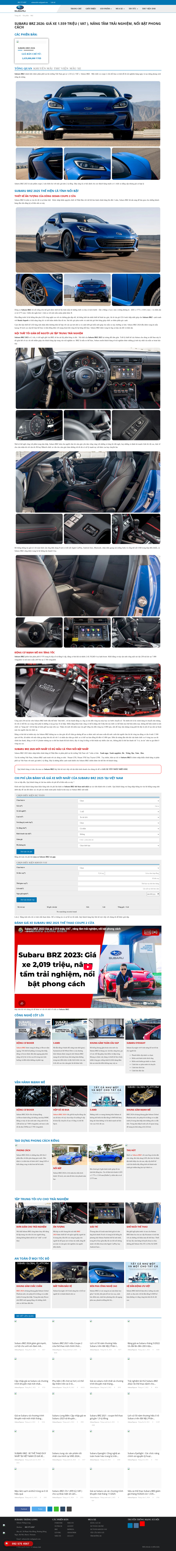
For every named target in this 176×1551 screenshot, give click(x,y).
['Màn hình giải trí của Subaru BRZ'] (106, 1213)
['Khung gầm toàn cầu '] (33, 1272)
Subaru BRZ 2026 (26, 48)
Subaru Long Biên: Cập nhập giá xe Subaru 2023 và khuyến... (69, 1417)
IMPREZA (70, 1529)
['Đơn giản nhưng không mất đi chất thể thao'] (69, 1213)
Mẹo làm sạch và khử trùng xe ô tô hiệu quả (31, 1492)
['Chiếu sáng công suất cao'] (106, 1272)
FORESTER (58, 1523)
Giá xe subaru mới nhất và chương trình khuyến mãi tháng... (106, 1382)
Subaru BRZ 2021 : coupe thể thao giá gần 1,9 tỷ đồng (106, 1417)
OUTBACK (58, 1526)
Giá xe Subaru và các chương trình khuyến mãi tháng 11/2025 (106, 1492)
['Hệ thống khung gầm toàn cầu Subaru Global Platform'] (106, 1029)
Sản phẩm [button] (105, 9)
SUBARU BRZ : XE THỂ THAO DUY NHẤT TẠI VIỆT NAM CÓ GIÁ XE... (30, 1455)
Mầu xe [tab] (75, 68)
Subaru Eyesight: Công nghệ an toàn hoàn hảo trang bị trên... (105, 1455)
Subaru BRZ (19, 74)
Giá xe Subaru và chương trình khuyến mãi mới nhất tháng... (29, 1417)
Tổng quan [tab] (23, 68)
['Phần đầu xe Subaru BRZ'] (33, 1145)
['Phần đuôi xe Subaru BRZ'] (143, 1145)
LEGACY (70, 1536)
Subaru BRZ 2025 (95, 337)
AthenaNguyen (19, 1349)
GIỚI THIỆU (91, 9)
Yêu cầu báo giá (97, 1532)
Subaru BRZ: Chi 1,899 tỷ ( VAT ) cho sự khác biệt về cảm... (67, 1492)
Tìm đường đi (95, 1536)
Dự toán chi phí (26, 852)
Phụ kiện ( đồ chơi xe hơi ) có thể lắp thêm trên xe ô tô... (68, 1382)
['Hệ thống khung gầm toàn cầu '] (143, 1096)
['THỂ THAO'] (106, 1154)
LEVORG (57, 1532)
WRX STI (57, 1536)
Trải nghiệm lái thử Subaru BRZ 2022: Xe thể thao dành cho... (143, 1382)
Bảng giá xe (95, 1523)
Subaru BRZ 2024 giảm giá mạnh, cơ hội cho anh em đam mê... (30, 1345)
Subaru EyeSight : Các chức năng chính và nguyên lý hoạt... (143, 1455)
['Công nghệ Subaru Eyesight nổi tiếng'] (69, 1272)
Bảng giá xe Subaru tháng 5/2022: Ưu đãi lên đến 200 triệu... (144, 1345)
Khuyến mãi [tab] (43, 68)
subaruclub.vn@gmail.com (39, 2)
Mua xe (119, 9)
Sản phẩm (26, 15)
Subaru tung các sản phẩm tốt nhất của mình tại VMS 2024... (67, 1455)
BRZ (56, 1529)
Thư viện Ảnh (149, 9)
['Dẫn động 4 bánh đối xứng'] (143, 1272)
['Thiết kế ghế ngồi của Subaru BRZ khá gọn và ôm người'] (143, 1213)
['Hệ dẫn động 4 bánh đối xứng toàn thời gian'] (69, 1029)
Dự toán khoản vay (27, 900)
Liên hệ (53, 2)
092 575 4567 (21, 2)
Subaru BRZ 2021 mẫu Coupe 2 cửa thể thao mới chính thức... (67, 1345)
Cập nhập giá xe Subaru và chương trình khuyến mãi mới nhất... (31, 1382)
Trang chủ (76, 9)
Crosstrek (71, 1532)
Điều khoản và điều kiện (151, 1547)
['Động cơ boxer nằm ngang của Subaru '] (33, 1029)
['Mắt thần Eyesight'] (143, 1029)
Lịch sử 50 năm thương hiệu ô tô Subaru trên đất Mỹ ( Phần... (143, 1417)
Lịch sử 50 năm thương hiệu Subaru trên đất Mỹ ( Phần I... (104, 1345)
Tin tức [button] (133, 9)
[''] (69, 1154)
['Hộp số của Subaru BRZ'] (69, 1096)
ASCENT (70, 1526)
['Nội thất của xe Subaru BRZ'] (33, 1213)
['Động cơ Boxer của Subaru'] (33, 1096)
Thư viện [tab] (61, 68)
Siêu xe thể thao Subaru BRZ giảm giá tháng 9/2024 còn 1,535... (144, 1492)
